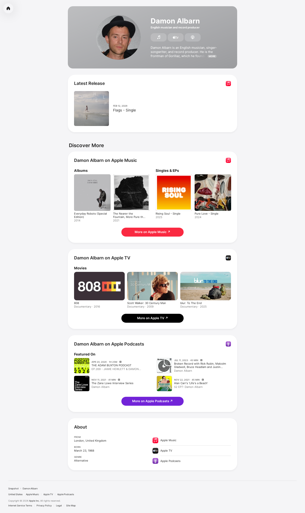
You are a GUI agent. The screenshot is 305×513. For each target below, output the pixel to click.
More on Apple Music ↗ (152, 232)
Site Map (71, 505)
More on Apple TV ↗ (152, 318)
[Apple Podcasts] (193, 37)
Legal (59, 505)
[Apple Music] (159, 37)
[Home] (8, 8)
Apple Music (32, 494)
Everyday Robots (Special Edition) (90, 177)
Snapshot (13, 488)
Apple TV (48, 494)
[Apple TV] (176, 37)
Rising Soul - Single (168, 176)
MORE (212, 56)
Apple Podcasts (65, 494)
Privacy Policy (44, 505)
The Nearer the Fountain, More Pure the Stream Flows (129, 179)
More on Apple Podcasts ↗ (152, 401)
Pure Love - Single (206, 176)
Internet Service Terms (20, 505)
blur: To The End (191, 303)
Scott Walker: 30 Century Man (146, 303)
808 (76, 303)
